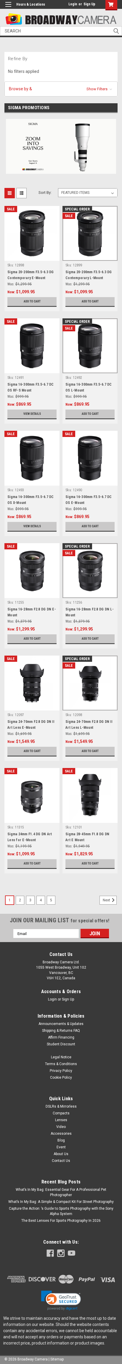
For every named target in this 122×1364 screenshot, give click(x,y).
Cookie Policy (61, 1077)
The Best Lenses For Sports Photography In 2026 (61, 1221)
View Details (32, 413)
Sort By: (45, 192)
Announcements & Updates (61, 1024)
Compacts (61, 1113)
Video (61, 1127)
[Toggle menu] (8, 8)
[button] (61, 88)
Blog (61, 1140)
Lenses (61, 1120)
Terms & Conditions (61, 1064)
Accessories (61, 1134)
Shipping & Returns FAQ (61, 1031)
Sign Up (89, 4)
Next (107, 900)
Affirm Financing (61, 1037)
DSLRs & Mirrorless (61, 1106)
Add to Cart (32, 301)
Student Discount (61, 1044)
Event (61, 1147)
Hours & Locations (30, 4)
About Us (61, 1154)
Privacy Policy (61, 1071)
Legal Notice (61, 1057)
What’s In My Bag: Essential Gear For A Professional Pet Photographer (61, 1192)
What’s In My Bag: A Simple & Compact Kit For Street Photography (61, 1202)
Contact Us (61, 1161)
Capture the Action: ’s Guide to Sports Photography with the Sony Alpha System (61, 1211)
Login (72, 4)
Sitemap (57, 1359)
